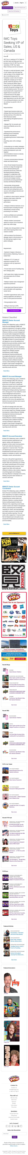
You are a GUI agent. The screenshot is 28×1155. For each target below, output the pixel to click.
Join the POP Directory (7, 7)
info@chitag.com (14, 1089)
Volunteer (14, 1107)
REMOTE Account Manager (11, 376)
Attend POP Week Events (20, 7)
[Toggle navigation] (25, 3)
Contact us (14, 1087)
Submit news (14, 1119)
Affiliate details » (14, 1146)
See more (14, 705)
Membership (14, 1097)
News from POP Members (14, 11)
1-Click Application (14, 310)
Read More (6, 371)
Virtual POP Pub (14, 1113)
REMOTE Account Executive (12, 436)
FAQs (23, 1152)
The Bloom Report (9, 54)
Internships (14, 1105)
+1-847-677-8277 (14, 1091)
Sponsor (14, 1101)
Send (14, 1137)
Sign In (22, 2)
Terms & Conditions (16, 1152)
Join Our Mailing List (14, 533)
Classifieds (14, 1115)
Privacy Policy (7, 1152)
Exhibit (14, 1103)
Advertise (14, 1099)
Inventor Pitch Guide (14, 1117)
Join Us (16, 2)
